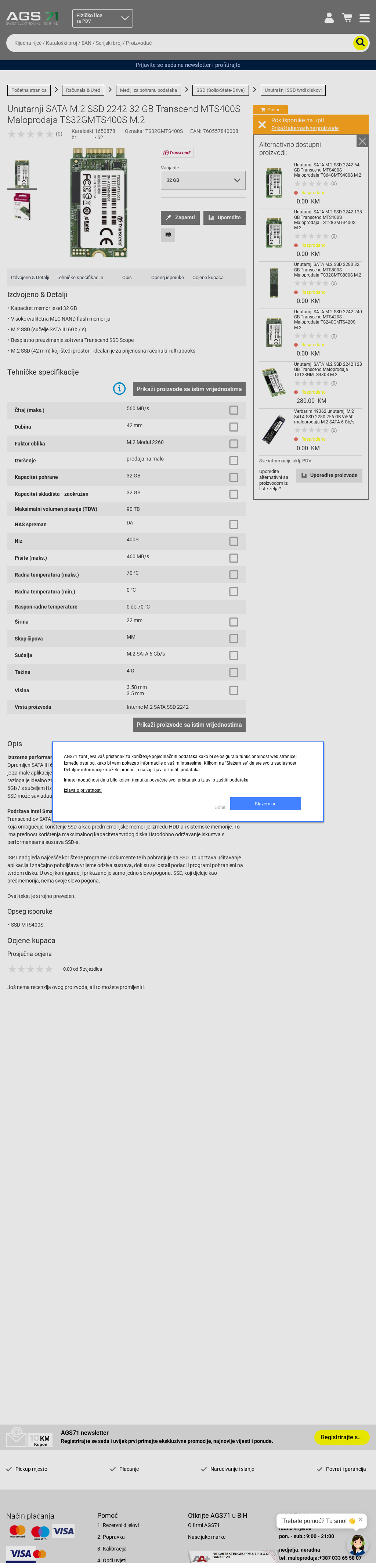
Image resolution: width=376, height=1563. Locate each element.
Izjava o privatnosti (83, 790)
